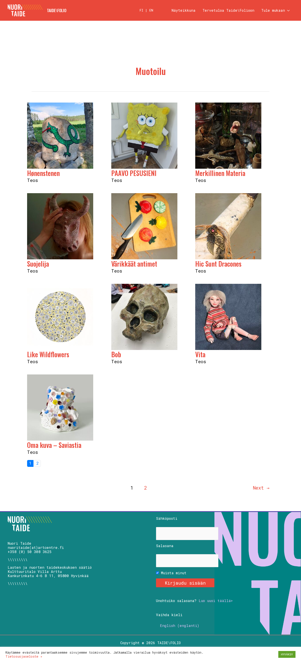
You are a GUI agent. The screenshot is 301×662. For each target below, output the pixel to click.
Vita (200, 354)
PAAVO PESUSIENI (133, 173)
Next (261, 488)
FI (141, 10)
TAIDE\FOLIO (56, 10)
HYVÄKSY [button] (287, 654)
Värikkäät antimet (134, 264)
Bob (116, 354)
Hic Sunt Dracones (218, 264)
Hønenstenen (43, 173)
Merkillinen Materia (220, 173)
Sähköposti (166, 518)
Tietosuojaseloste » (24, 656)
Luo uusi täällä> (216, 600)
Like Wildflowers (48, 354)
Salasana (164, 546)
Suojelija (38, 264)
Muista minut (172, 573)
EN (151, 10)
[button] (287, 10)
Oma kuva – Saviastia (54, 445)
